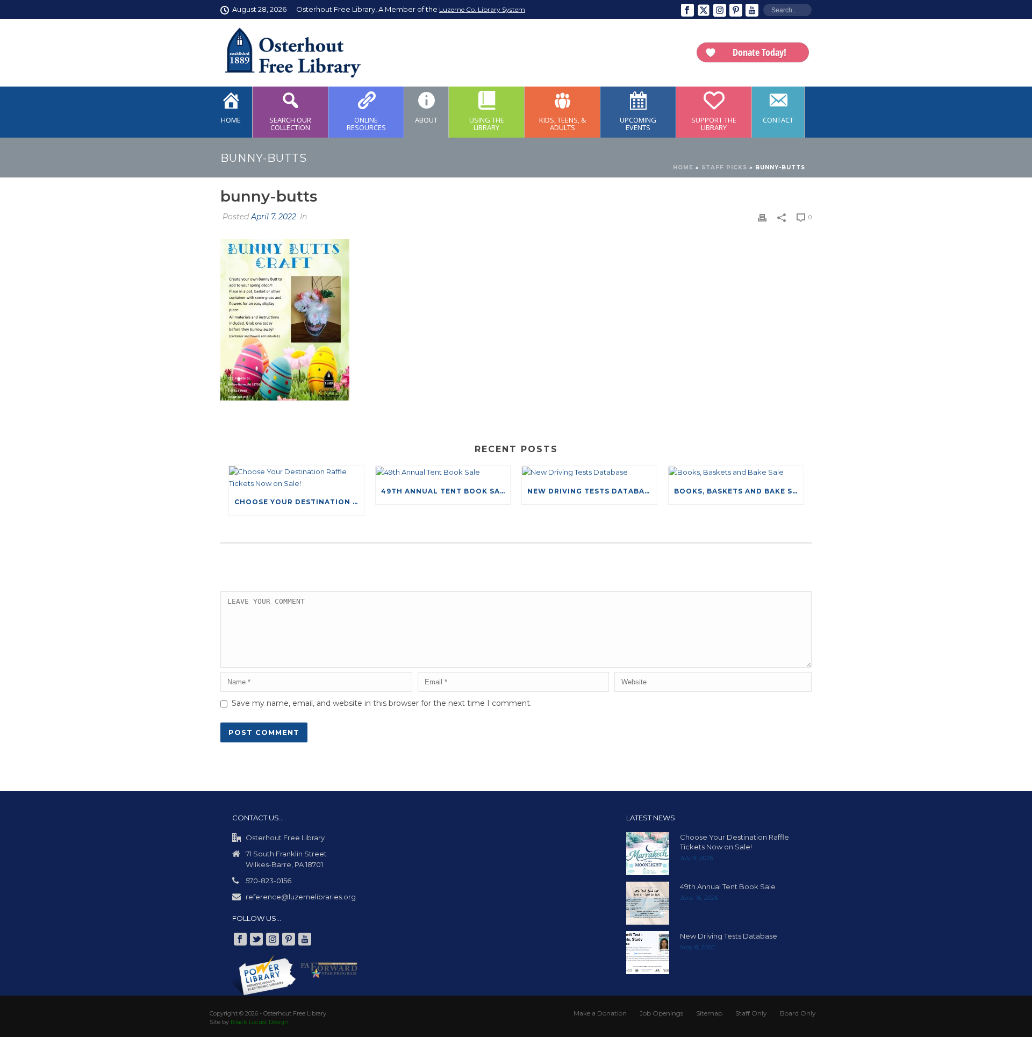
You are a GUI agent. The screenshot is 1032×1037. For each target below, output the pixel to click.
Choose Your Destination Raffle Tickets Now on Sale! (299, 502)
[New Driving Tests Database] (589, 472)
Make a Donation (600, 1013)
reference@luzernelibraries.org (301, 896)
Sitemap (709, 1013)
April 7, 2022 (273, 216)
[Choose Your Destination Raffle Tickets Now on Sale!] (296, 477)
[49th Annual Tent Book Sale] (443, 472)
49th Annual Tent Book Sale (445, 491)
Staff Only (751, 1013)
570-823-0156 (268, 880)
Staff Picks (724, 167)
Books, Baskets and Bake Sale (739, 491)
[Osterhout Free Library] (286, 53)
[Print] (762, 217)
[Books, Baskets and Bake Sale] (736, 472)
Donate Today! (759, 52)
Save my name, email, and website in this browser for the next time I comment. (382, 703)
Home (683, 167)
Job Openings (661, 1013)
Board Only (798, 1013)
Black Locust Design (260, 1022)
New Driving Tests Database (590, 491)
